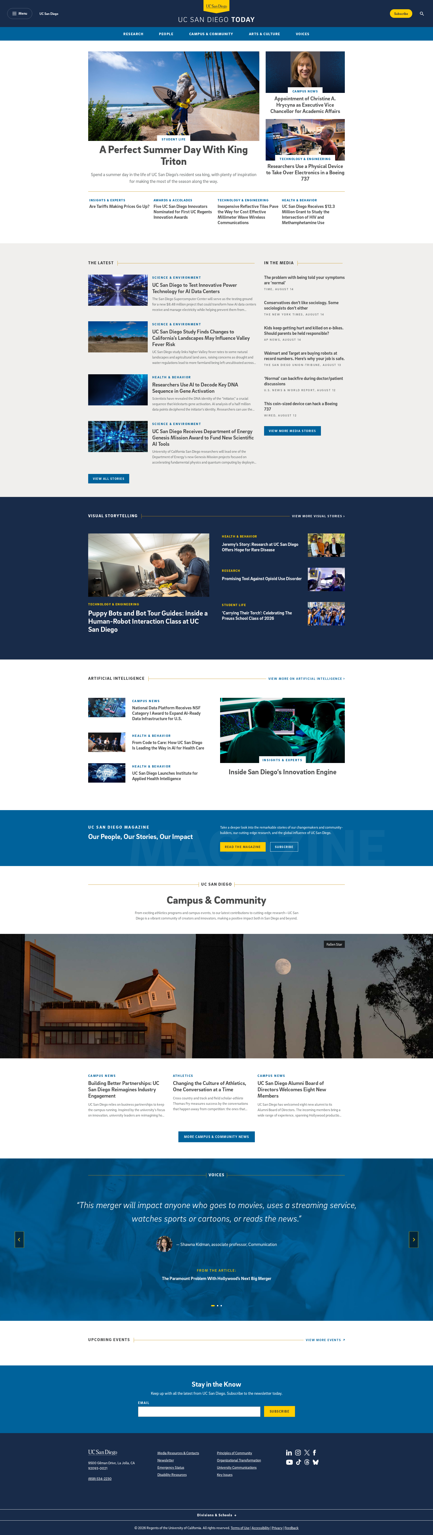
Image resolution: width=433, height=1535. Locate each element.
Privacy (277, 1528)
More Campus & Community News (216, 1137)
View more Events (323, 1340)
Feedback (292, 1528)
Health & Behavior (299, 200)
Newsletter (165, 1460)
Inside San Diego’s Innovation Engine (282, 771)
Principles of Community (234, 1453)
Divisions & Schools (215, 1515)
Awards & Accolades (173, 200)
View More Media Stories (292, 431)
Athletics (183, 1076)
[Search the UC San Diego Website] (422, 13)
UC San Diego (48, 13)
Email (144, 1403)
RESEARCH (231, 570)
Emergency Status (170, 1467)
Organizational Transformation (239, 1460)
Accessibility (261, 1528)
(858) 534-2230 (100, 1478)
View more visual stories (317, 516)
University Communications (237, 1467)
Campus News (305, 91)
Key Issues (225, 1474)
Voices (303, 34)
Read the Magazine (243, 847)
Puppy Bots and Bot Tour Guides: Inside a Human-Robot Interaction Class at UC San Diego (148, 621)
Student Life (174, 139)
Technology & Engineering (305, 159)
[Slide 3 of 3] (221, 1305)
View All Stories (108, 478)
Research (133, 34)
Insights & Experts (107, 200)
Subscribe (401, 13)
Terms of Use (240, 1528)
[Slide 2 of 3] (217, 1305)
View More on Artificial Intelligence (305, 678)
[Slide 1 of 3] (213, 1305)
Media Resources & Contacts (178, 1453)
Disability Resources (172, 1474)
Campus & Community (211, 34)
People (166, 34)
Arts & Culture (264, 34)
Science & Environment (176, 277)
